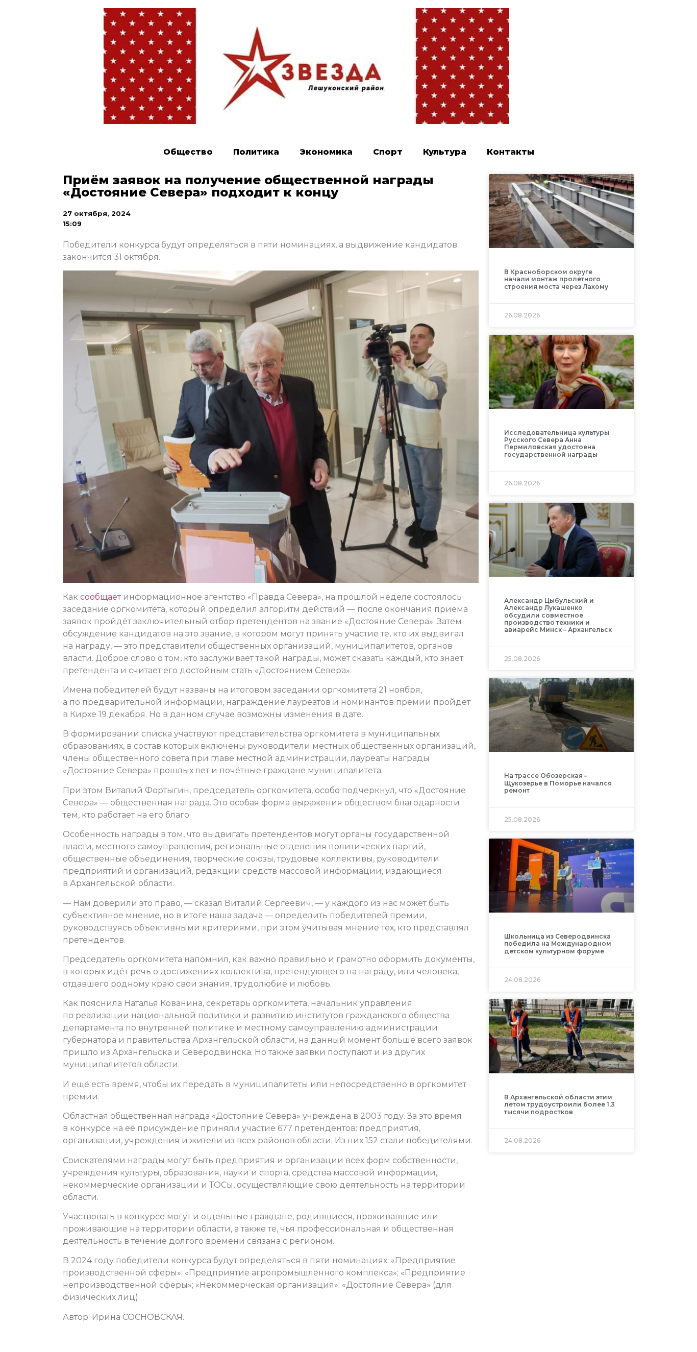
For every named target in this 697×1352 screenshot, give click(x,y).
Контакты (510, 152)
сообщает (100, 597)
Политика (256, 152)
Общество (188, 152)
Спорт (388, 152)
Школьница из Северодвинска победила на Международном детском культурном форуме (557, 943)
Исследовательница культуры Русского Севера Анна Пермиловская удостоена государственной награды (556, 443)
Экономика (326, 152)
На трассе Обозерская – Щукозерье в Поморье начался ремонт (558, 783)
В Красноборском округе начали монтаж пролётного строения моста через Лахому (556, 279)
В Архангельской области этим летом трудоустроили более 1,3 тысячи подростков (559, 1104)
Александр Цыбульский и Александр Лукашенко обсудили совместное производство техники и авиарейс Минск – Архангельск (558, 615)
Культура (444, 152)
